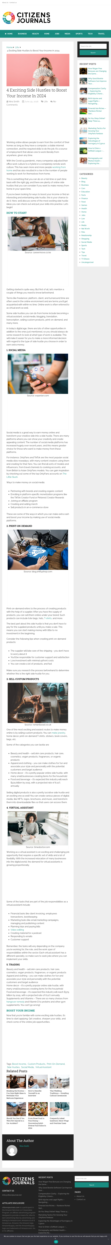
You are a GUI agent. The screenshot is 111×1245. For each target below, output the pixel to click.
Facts (83, 195)
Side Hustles (13, 1067)
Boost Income (19, 1064)
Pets (83, 232)
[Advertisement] (38, 124)
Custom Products (36, 1064)
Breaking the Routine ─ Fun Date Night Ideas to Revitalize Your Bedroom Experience (16, 1094)
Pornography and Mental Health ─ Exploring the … (95, 160)
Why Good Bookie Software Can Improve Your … (97, 81)
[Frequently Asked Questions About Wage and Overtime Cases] (59, 1109)
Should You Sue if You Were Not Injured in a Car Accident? (15, 1120)
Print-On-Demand (56, 1064)
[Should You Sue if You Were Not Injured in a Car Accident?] (16, 1109)
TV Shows (85, 259)
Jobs (57, 34)
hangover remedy (15, 1001)
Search (93, 53)
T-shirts (48, 618)
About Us (5, 2)
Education (85, 192)
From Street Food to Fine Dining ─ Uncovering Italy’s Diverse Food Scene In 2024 (37, 1123)
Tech (90, 34)
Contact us (13, 2)
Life (46, 101)
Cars (83, 188)
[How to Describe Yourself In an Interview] (38, 1082)
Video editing (17, 929)
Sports (79, 34)
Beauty (84, 178)
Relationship (86, 235)
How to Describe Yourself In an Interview (34, 1093)
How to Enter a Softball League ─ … (96, 149)
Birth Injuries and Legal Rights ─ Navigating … (95, 101)
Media (67, 34)
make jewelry (58, 733)
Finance (84, 198)
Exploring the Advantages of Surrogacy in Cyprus (96, 141)
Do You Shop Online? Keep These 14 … (96, 119)
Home (10, 34)
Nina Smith (14, 101)
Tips (83, 252)
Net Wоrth (85, 229)
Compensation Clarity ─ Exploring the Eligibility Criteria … (97, 91)
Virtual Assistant (43, 1067)
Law (83, 219)
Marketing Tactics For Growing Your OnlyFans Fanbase (97, 131)
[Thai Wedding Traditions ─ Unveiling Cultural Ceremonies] (59, 1082)
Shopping (85, 239)
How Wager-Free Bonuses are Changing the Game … (97, 71)
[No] (108, 1239)
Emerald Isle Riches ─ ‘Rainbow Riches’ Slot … (97, 111)
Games (84, 205)
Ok (56, 1242)
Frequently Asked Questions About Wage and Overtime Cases (59, 1120)
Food (83, 202)
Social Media (27, 1067)
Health (35, 34)
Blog (83, 182)
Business (22, 34)
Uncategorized (87, 262)
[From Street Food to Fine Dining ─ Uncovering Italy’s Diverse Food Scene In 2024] (38, 1109)
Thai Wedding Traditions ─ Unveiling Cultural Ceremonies (59, 1093)
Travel (101, 34)
